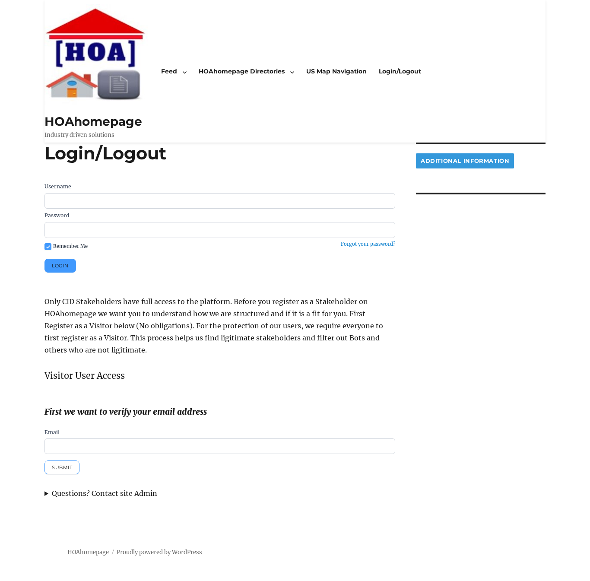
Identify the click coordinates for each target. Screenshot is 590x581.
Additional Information (465, 160)
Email (52, 432)
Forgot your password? (368, 244)
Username (57, 186)
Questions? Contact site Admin (104, 493)
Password (56, 215)
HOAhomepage (93, 121)
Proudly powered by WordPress (159, 552)
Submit (62, 467)
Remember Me (70, 246)
